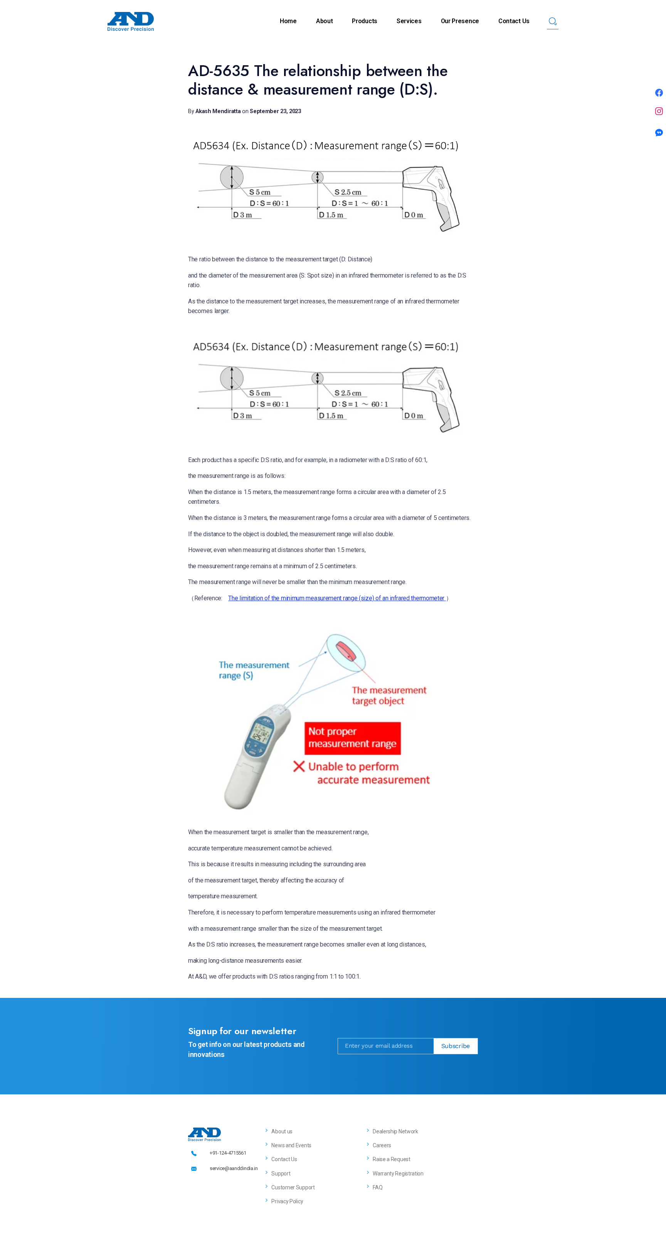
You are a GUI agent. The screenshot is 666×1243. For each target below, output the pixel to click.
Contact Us (514, 21)
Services (409, 21)
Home (288, 21)
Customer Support (292, 1187)
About (324, 21)
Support (280, 1173)
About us (282, 1131)
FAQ (377, 1187)
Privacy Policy (287, 1201)
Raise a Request (391, 1159)
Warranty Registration (398, 1173)
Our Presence (460, 21)
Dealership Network (395, 1131)
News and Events (291, 1145)
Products (364, 21)
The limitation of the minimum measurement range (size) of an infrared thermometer (337, 598)
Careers (382, 1145)
